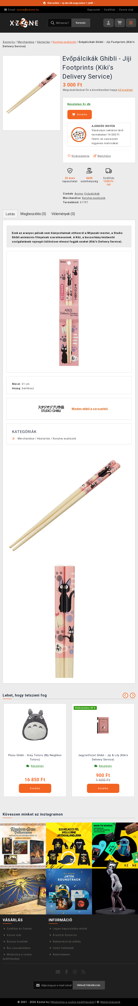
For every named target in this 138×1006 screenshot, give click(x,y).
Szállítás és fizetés (19, 928)
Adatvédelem (61, 954)
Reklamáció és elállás (67, 941)
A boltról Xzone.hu (65, 935)
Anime (79, 193)
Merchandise (26, 438)
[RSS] (83, 972)
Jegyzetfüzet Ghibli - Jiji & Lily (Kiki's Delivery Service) (103, 757)
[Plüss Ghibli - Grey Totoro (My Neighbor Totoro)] (35, 724)
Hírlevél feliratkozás (88, 985)
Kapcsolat (94, 9)
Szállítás (109, 9)
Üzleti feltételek (63, 948)
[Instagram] (75, 972)
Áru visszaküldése (19, 948)
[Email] (58, 972)
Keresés (81, 22)
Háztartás (43, 438)
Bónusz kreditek (17, 941)
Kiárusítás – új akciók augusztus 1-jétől (71, 3)
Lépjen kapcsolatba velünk (70, 928)
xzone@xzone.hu (23, 9)
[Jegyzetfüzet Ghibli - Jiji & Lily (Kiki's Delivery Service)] (103, 724)
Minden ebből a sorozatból (90, 408)
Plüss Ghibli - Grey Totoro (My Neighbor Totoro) (35, 757)
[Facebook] (66, 972)
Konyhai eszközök (93, 198)
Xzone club (126, 9)
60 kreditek (125, 90)
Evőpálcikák (92, 193)
